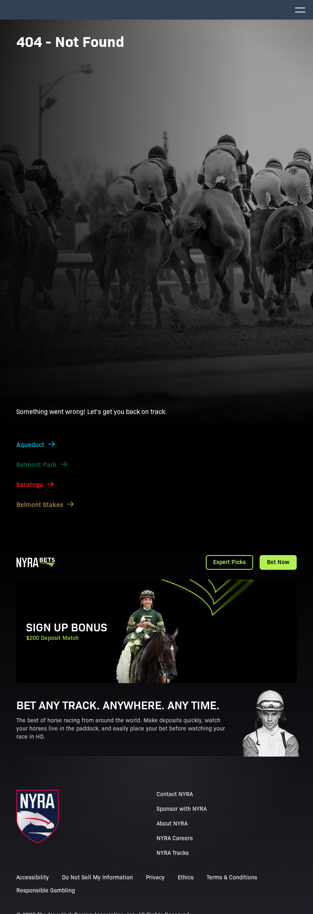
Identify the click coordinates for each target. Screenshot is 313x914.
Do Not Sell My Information (97, 877)
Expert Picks (229, 561)
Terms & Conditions (232, 877)
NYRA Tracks (172, 852)
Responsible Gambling (45, 890)
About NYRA (171, 823)
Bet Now (278, 561)
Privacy (155, 877)
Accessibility (32, 877)
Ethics (186, 877)
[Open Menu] (300, 10)
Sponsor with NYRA (181, 808)
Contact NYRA (174, 793)
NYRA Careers (174, 837)
